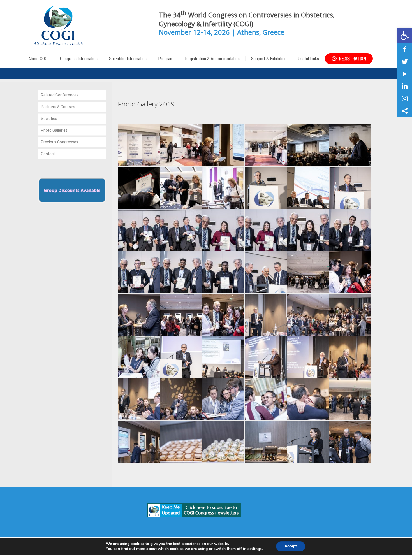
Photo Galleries (54, 130)
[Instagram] (404, 99)
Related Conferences (59, 95)
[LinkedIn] (404, 86)
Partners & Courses (58, 107)
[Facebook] (404, 49)
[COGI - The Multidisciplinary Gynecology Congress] (59, 25)
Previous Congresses (59, 142)
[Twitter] (404, 62)
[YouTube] (404, 74)
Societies (49, 118)
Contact (48, 154)
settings (254, 548)
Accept (290, 546)
